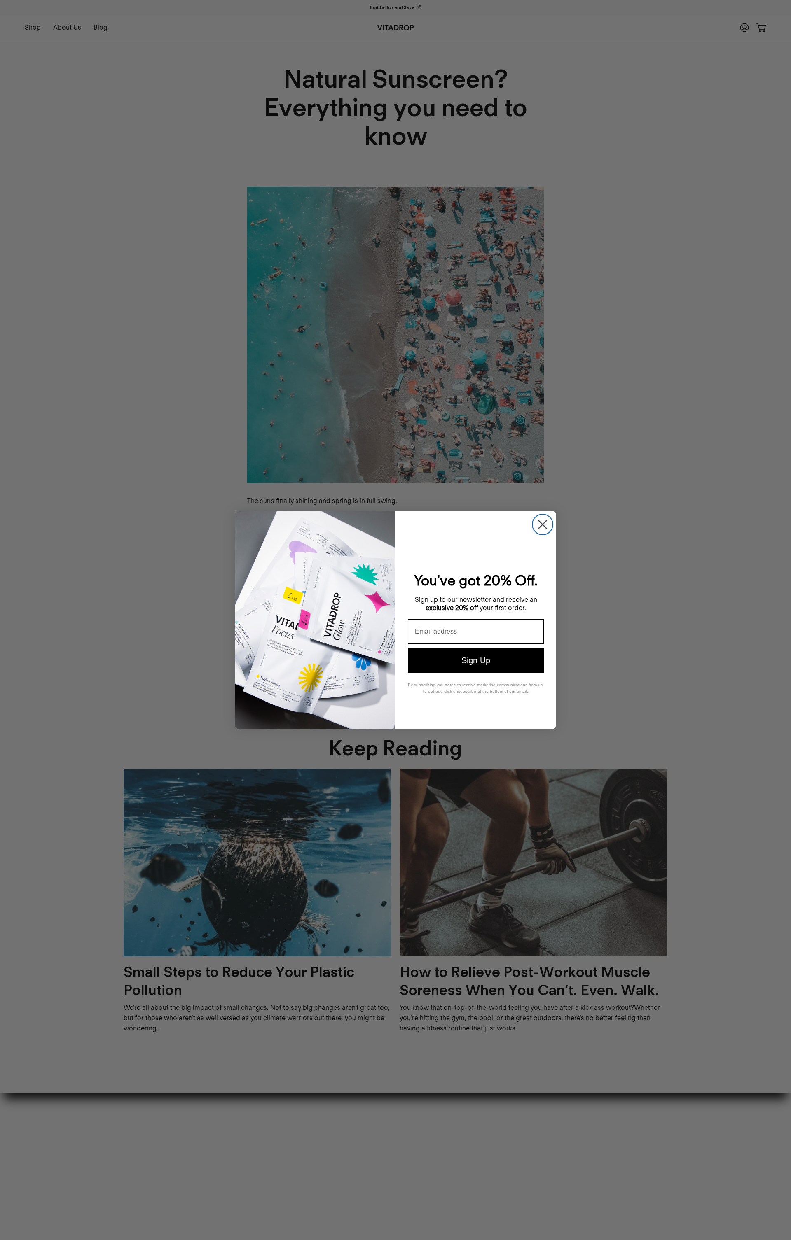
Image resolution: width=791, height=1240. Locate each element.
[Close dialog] (542, 524)
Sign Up (475, 660)
